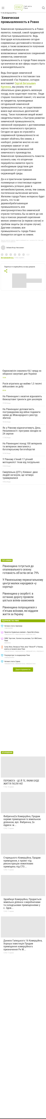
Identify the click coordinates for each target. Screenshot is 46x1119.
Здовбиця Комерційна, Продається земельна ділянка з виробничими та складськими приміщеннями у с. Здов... (22, 904)
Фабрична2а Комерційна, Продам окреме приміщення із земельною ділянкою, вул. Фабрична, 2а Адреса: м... (22, 821)
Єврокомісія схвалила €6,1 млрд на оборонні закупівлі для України (22, 372)
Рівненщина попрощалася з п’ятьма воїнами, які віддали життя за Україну (20, 611)
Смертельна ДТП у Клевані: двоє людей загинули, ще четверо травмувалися (20, 475)
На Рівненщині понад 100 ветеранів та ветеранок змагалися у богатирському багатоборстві (22, 446)
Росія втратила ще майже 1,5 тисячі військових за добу (22, 385)
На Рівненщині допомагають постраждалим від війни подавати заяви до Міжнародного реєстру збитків (21, 414)
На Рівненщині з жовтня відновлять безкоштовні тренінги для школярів (22, 398)
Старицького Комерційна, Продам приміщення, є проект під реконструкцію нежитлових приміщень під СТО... (22, 862)
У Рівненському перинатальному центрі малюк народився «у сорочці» (23, 583)
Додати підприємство (23, 669)
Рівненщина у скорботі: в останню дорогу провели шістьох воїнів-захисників (18, 597)
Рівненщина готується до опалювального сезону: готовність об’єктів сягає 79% (21, 569)
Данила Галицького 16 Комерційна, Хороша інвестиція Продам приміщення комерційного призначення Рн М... (22, 945)
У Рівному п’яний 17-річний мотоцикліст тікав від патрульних (21, 461)
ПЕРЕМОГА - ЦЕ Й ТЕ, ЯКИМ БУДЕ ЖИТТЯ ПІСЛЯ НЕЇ (21, 782)
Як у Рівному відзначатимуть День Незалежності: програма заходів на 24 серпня (22, 430)
